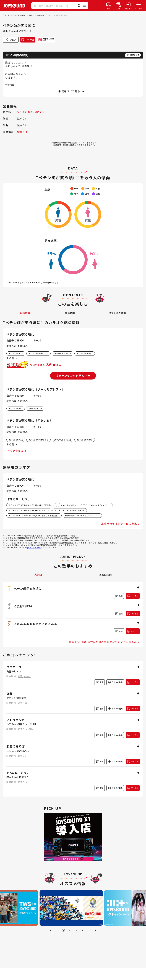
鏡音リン (22, 755)
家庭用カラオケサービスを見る (120, 523)
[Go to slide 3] (63, 930)
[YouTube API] (34, 547)
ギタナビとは (18, 450)
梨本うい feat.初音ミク (38, 15)
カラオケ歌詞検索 (18, 15)
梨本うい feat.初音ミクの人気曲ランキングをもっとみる (104, 641)
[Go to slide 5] (76, 930)
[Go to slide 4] (69, 930)
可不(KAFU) (24, 676)
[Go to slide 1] (50, 930)
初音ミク (22, 132)
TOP (4, 15)
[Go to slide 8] (95, 930)
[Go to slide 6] (82, 930)
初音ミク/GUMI (26, 729)
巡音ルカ (22, 702)
